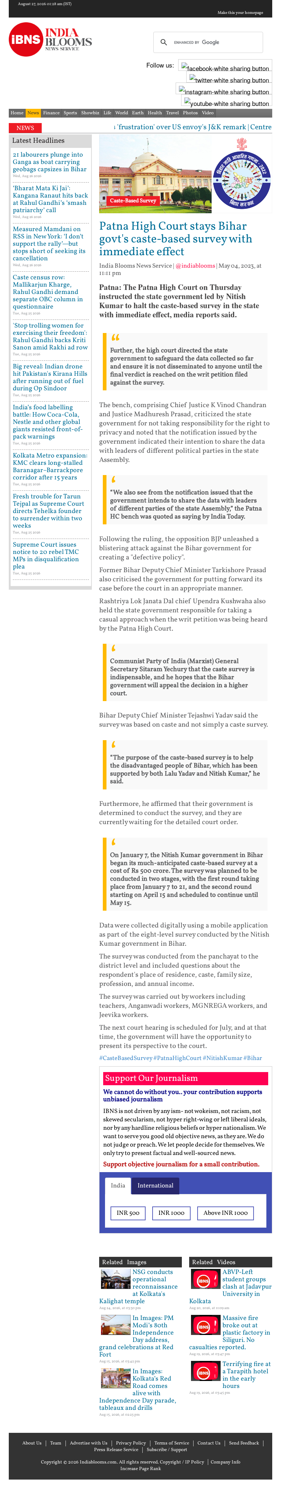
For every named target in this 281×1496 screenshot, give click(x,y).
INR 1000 (171, 1213)
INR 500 (128, 1213)
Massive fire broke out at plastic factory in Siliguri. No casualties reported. (229, 1333)
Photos (190, 113)
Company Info (225, 1462)
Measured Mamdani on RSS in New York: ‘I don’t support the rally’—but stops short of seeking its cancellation (49, 244)
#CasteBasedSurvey (125, 1058)
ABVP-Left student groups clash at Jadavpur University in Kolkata (230, 1287)
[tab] (118, 1186)
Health (155, 113)
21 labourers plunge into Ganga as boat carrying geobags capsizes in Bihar (50, 162)
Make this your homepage (240, 13)
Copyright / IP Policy (182, 1462)
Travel (172, 113)
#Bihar (252, 1058)
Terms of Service (171, 1443)
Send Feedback (244, 1443)
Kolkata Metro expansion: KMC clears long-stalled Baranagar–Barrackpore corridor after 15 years (50, 466)
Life (107, 113)
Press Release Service (116, 1450)
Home (17, 113)
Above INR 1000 (225, 1213)
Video (208, 113)
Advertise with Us (89, 1443)
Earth (138, 113)
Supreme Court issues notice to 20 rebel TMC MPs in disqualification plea (46, 555)
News (33, 113)
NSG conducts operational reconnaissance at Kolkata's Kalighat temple (138, 1287)
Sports (70, 113)
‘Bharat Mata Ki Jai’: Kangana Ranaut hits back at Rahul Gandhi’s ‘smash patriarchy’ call (50, 199)
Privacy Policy (131, 1443)
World (121, 113)
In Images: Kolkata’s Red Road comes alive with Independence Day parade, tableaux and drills (137, 1390)
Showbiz (90, 113)
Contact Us (209, 1443)
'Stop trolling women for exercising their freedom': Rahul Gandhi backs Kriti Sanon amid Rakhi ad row (50, 336)
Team (55, 1443)
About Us (32, 1443)
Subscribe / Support (167, 1450)
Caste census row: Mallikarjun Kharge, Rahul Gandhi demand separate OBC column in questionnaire (48, 292)
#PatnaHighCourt (177, 1058)
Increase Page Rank (140, 1469)
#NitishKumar (222, 1058)
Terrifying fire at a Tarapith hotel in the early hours (246, 1375)
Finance (51, 113)
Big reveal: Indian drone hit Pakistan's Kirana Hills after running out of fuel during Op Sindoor (50, 377)
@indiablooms (195, 266)
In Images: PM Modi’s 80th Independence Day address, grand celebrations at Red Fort (136, 1336)
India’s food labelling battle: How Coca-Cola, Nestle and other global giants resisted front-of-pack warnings (48, 422)
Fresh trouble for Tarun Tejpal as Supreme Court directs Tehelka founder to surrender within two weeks (48, 511)
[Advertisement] (50, 825)
